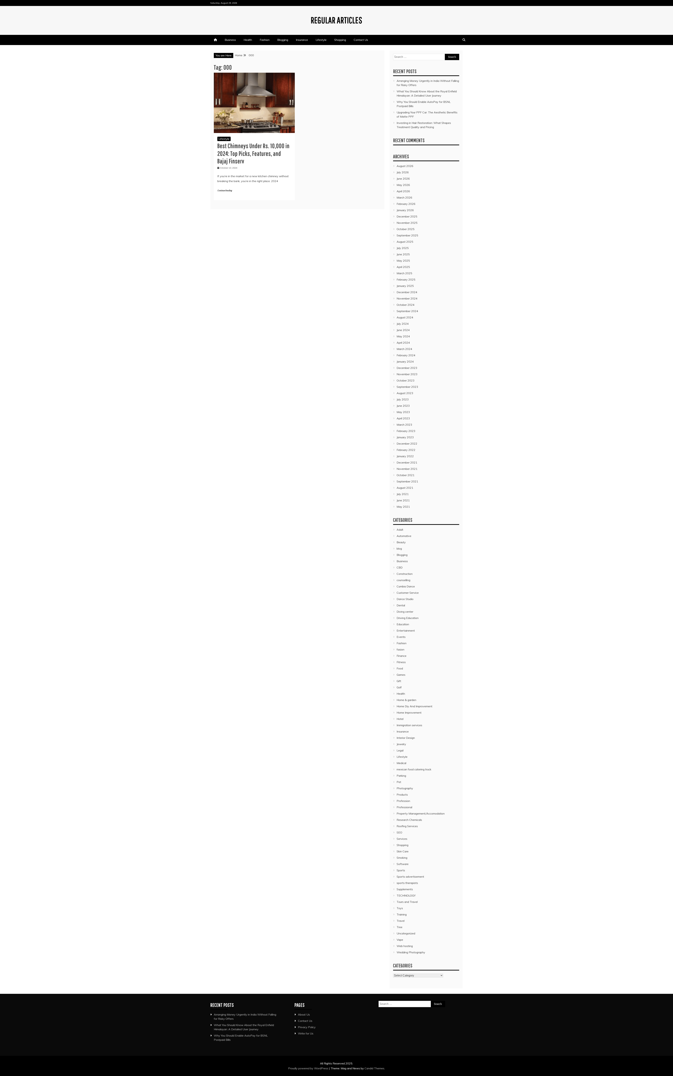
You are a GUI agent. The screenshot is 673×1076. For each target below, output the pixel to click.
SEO (399, 832)
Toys (400, 908)
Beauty (401, 542)
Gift (399, 681)
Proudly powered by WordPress (308, 1068)
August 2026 (405, 166)
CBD (400, 567)
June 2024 (403, 330)
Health (248, 40)
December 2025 (407, 216)
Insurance (302, 40)
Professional (404, 807)
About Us (304, 1014)
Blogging (282, 40)
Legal (400, 750)
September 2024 (407, 311)
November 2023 (407, 374)
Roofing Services (407, 826)
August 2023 (405, 393)
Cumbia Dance (406, 586)
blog (399, 548)
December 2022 (407, 443)
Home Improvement (409, 712)
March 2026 (404, 197)
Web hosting (405, 946)
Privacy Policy (307, 1027)
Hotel (400, 719)
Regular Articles (336, 20)
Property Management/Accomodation (421, 813)
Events (401, 637)
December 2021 (407, 462)
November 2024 (407, 298)
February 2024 (406, 355)
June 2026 (403, 178)
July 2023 (403, 399)
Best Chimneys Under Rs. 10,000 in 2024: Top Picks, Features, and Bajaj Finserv (253, 153)
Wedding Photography (411, 952)
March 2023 (404, 424)
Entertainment (406, 630)
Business (230, 40)
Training (402, 914)
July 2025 (403, 248)
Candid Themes (374, 1068)
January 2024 (405, 361)
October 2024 (405, 305)
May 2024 (403, 336)
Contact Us (361, 40)
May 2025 (403, 260)
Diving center (405, 611)
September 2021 (407, 481)
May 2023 (403, 412)
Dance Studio (405, 599)
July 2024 (403, 323)
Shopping (340, 40)
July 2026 (403, 172)
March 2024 (404, 349)
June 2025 (403, 254)
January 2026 (405, 210)
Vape (400, 939)
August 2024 (405, 317)
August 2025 (405, 241)
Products (402, 794)
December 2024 (407, 292)
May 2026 (403, 185)
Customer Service (408, 592)
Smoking (402, 857)
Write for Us (305, 1033)
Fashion (265, 40)
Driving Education (408, 618)
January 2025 (405, 286)
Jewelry (401, 744)
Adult (400, 529)
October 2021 (405, 475)
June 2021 (403, 500)
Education (403, 624)
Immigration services (409, 725)
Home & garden (406, 700)
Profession (403, 801)
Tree (399, 927)
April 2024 (403, 342)
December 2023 (407, 368)
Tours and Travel (407, 902)
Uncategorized (406, 933)
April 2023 (403, 418)
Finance (401, 656)
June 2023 (403, 405)
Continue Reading (224, 190)
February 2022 (406, 450)
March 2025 (404, 273)
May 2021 (403, 506)
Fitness (401, 662)
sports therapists (407, 883)
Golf (399, 687)
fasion (400, 649)
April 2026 (403, 191)
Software (403, 864)
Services (402, 838)
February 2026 (406, 204)
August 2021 (405, 487)
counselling (403, 580)
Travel (401, 920)
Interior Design (406, 738)
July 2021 (403, 494)
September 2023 (407, 387)
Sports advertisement (410, 876)
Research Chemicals (409, 820)
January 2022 (405, 456)
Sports (401, 870)
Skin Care (403, 851)
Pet (399, 782)
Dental (401, 605)
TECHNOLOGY (406, 895)
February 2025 (406, 279)
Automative (404, 536)
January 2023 (405, 437)
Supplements (405, 889)
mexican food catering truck (414, 769)
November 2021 (407, 469)
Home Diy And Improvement (414, 706)
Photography (405, 788)
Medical (401, 763)
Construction (405, 574)
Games (401, 674)
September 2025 (407, 235)
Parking (401, 775)
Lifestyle (321, 40)
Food (400, 668)
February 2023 (406, 431)
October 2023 (405, 380)
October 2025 (405, 229)
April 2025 (403, 267)
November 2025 (407, 222)
